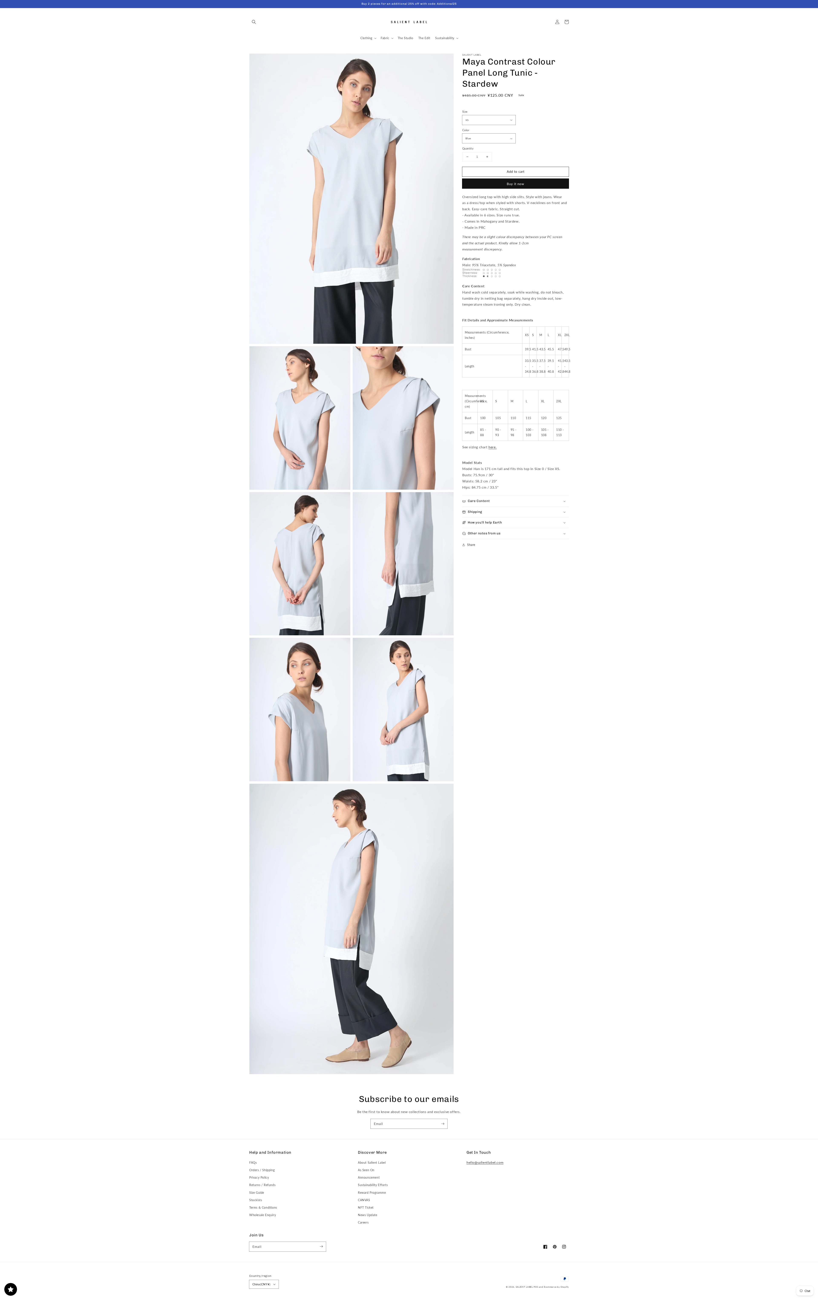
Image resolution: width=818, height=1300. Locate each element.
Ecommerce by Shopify (556, 1287)
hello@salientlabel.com (485, 1162)
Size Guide (256, 1192)
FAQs (253, 1162)
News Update (367, 1215)
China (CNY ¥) (261, 1284)
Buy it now (515, 184)
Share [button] (471, 544)
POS (536, 1287)
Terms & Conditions (263, 1207)
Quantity (468, 148)
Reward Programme (372, 1192)
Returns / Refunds (262, 1185)
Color (465, 130)
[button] (254, 22)
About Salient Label (372, 1162)
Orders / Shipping (262, 1170)
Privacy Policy (259, 1177)
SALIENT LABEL (524, 1287)
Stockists (255, 1200)
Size (465, 111)
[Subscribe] (442, 1123)
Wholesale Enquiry (262, 1215)
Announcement (369, 1177)
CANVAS (364, 1200)
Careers (363, 1222)
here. (492, 447)
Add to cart (515, 171)
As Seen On (366, 1170)
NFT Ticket (366, 1207)
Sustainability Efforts (373, 1185)
